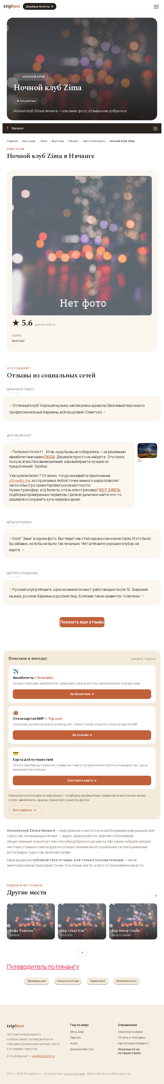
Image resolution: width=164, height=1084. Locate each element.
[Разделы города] (155, 128)
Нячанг (74, 141)
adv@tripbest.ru (43, 1056)
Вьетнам (58, 141)
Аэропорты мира (130, 1032)
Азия (43, 141)
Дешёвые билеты (39, 6)
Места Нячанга (94, 141)
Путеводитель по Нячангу (43, 966)
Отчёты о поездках (131, 1037)
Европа (75, 1037)
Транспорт (97, 981)
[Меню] (156, 6)
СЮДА (49, 456)
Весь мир (29, 141)
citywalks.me (19, 480)
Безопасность (127, 981)
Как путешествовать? (133, 1043)
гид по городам (74, 1073)
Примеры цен (36, 981)
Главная (12, 141)
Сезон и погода (68, 981)
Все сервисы (24, 810)
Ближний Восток (82, 1049)
